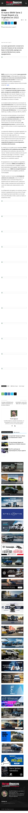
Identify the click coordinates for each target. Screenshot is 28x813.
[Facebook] (9, 23)
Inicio (2, 8)
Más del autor (17, 432)
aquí (8, 85)
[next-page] (4, 456)
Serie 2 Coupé (21, 386)
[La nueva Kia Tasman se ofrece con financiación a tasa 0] (4, 437)
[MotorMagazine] (14, 3)
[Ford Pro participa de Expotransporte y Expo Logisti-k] (4, 450)
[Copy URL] (15, 23)
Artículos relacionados (7, 432)
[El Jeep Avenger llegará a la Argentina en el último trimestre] (4, 444)
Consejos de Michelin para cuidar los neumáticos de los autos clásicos (7, 404)
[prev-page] (2, 456)
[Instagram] (12, 426)
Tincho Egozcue (6, 19)
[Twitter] (12, 23)
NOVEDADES (7, 8)
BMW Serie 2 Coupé (14, 386)
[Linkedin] (5, 23)
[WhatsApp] (2, 23)
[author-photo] (14, 416)
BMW (8, 386)
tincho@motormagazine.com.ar (8, 803)
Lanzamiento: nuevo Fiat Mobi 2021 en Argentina (21, 403)
